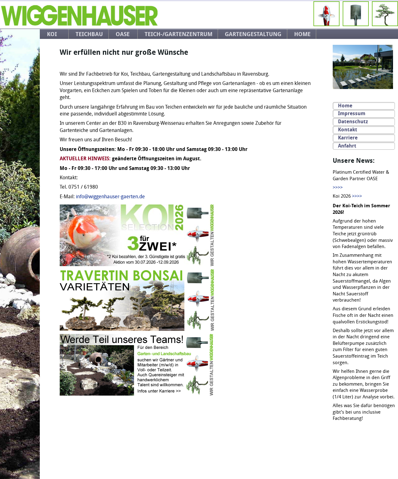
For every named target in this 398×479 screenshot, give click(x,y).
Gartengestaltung (253, 34)
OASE (123, 34)
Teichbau (89, 34)
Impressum (351, 113)
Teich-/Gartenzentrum (178, 34)
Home (302, 34)
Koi (52, 34)
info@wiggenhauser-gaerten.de (110, 197)
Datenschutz (353, 121)
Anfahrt (347, 146)
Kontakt (347, 130)
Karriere (348, 138)
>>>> (338, 187)
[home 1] (79, 24)
